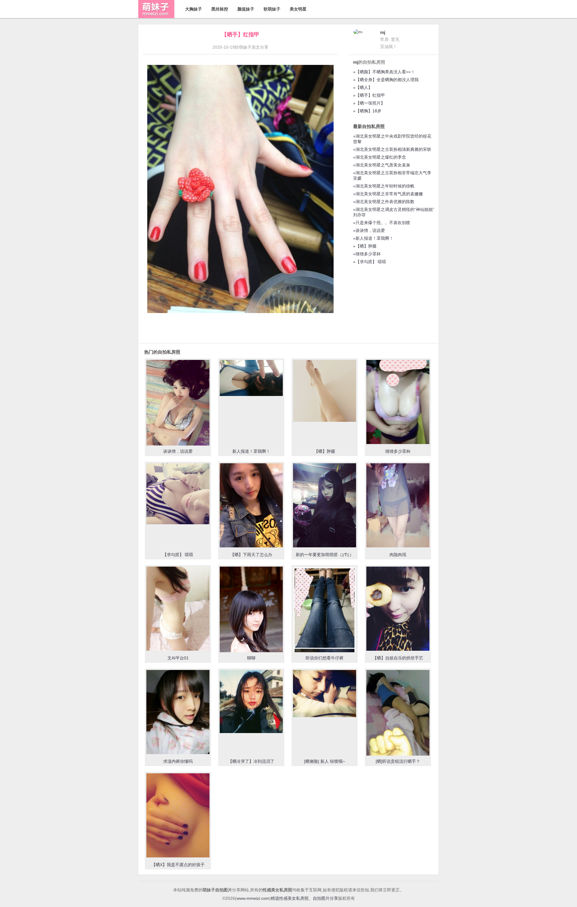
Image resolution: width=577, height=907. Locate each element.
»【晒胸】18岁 (367, 110)
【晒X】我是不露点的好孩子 (178, 864)
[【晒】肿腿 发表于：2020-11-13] (325, 391)
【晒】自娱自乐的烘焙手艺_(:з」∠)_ (398, 661)
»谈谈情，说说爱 (369, 230)
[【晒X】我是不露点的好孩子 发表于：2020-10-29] (178, 816)
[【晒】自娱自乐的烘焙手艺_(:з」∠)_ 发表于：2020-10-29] (398, 609)
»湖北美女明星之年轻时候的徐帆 (383, 186)
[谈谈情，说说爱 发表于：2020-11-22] (178, 406)
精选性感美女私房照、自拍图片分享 (304, 898)
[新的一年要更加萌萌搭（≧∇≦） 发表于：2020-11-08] (325, 506)
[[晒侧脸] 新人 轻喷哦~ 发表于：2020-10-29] (325, 694)
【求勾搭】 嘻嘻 (178, 554)
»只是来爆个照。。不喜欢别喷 (381, 222)
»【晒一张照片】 (369, 103)
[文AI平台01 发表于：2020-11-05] (178, 609)
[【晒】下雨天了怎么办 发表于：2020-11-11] (251, 506)
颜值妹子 (245, 9)
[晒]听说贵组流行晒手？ (398, 761)
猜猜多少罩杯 (398, 451)
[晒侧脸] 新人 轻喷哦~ (324, 761)
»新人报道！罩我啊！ (373, 238)
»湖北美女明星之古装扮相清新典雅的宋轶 (392, 149)
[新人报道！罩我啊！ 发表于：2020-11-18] (251, 378)
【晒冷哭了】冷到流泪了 (251, 761)
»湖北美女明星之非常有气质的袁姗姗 (388, 193)
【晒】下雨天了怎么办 (251, 554)
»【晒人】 (362, 87)
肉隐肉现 (397, 554)
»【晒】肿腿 (365, 246)
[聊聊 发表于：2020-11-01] (251, 611)
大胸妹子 (193, 9)
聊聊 (251, 658)
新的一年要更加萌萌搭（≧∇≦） (325, 554)
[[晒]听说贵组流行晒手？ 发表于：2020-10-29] (398, 717)
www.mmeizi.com (253, 898)
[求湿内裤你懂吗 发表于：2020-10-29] (178, 712)
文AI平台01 (178, 658)
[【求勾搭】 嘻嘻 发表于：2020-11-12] (178, 494)
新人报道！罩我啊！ (251, 451)
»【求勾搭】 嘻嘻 (369, 261)
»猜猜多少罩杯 (367, 253)
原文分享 (260, 47)
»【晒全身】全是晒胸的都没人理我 (386, 79)
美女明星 (298, 9)
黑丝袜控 (219, 9)
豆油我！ (388, 46)
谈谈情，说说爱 (178, 451)
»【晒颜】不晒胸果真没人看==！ (384, 71)
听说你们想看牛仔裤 (324, 658)
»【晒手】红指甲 (369, 95)
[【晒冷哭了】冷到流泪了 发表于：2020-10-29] (251, 702)
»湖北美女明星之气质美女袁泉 (381, 165)
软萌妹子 (272, 9)
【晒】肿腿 (324, 451)
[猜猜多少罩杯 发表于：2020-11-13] (398, 402)
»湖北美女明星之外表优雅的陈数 (383, 201)
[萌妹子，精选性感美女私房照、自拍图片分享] (156, 16)
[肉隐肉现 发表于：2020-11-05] (398, 506)
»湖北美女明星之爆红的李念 (379, 157)
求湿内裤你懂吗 (178, 761)
